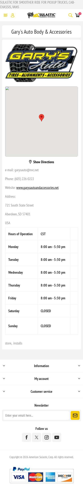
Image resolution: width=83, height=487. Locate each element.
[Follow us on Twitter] (36, 437)
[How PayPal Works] (41, 484)
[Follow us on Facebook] (26, 437)
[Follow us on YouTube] (56, 437)
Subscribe (75, 415)
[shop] (41, 63)
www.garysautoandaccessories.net (37, 187)
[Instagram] (46, 437)
